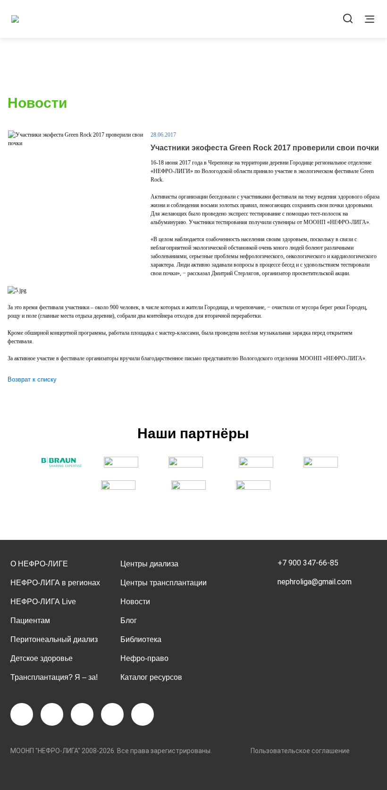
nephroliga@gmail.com (315, 581)
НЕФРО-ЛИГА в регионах (55, 583)
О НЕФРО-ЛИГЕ (39, 564)
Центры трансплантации (163, 583)
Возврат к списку (32, 379)
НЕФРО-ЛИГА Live (43, 602)
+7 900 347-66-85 (308, 562)
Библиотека (140, 639)
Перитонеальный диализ (54, 639)
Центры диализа (149, 564)
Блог (128, 620)
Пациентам (30, 620)
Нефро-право (144, 658)
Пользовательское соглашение (300, 751)
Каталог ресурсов (151, 677)
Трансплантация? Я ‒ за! (54, 677)
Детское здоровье (41, 658)
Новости (135, 602)
